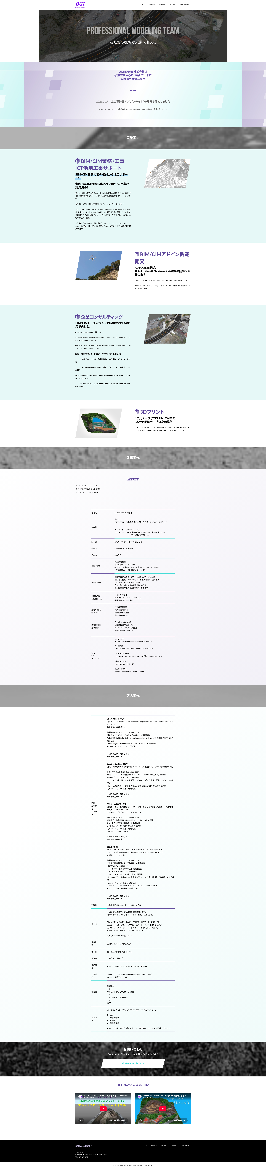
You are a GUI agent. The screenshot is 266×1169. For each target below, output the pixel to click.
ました (166, 101)
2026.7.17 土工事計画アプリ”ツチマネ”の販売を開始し (129, 101)
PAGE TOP (258, 1132)
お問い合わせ (184, 1146)
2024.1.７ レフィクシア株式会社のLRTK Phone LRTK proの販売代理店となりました (133, 109)
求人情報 (173, 1146)
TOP (145, 1146)
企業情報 (163, 1146)
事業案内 (154, 1146)
